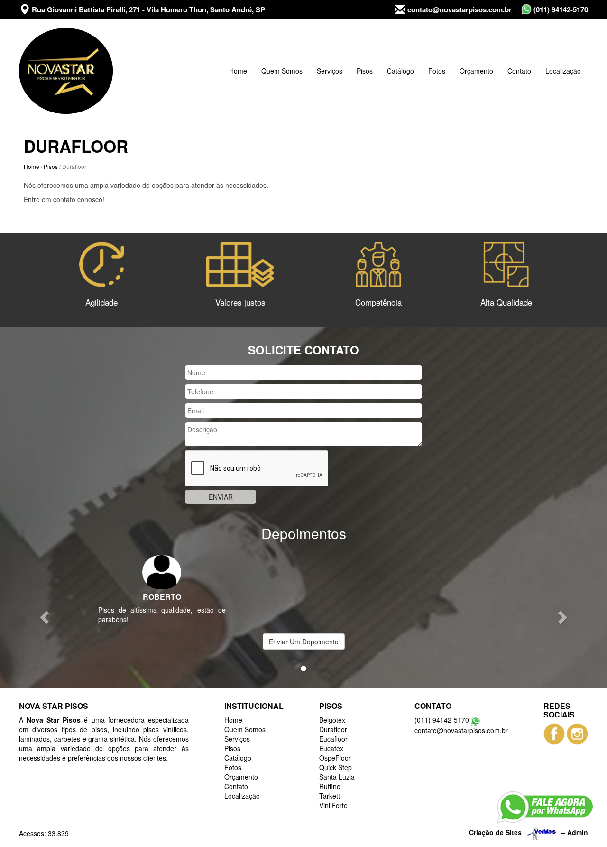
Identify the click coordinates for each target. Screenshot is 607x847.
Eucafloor (333, 739)
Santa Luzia (337, 777)
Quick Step (335, 767)
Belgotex (332, 720)
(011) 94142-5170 (560, 9)
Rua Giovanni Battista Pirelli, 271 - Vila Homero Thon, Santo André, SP (147, 9)
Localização (563, 70)
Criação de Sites (495, 832)
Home (238, 70)
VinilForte (333, 805)
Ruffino (329, 786)
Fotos (436, 70)
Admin (577, 832)
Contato (519, 70)
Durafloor (333, 729)
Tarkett (329, 795)
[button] (45, 617)
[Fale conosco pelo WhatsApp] (545, 807)
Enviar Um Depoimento (304, 641)
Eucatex (331, 748)
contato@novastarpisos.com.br (458, 9)
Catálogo (400, 70)
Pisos (365, 70)
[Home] (66, 71)
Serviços (329, 70)
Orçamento (476, 70)
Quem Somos (282, 70)
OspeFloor (335, 758)
